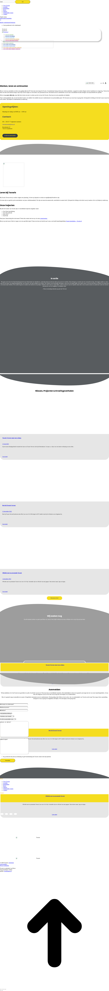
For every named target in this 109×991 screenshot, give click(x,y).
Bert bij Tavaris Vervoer (9, 505)
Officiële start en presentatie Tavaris (12, 573)
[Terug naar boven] (54, 987)
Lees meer (5, 456)
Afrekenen (12, 22)
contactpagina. (43, 218)
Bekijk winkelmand (5, 22)
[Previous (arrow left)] (0, 990)
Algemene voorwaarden (7, 863)
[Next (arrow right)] (2, 990)
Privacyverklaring (4, 865)
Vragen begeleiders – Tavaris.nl (74, 221)
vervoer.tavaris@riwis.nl (8, 124)
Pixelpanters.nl (8, 871)
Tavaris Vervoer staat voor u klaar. (11, 438)
